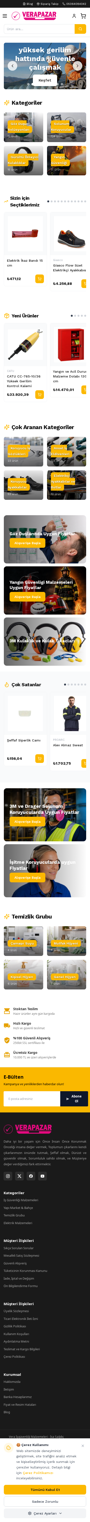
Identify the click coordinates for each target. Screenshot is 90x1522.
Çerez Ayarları (45, 1513)
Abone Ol (77, 1098)
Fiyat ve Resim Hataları (20, 1404)
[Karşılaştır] (41, 218)
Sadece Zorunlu (45, 1501)
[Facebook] (31, 1176)
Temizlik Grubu (14, 1215)
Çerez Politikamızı (38, 1473)
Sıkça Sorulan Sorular (19, 1248)
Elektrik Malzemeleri (18, 1223)
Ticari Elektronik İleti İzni (21, 1318)
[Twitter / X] (19, 1176)
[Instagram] (8, 1176)
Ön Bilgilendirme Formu (21, 1286)
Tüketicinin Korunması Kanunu (25, 1270)
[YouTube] (42, 1176)
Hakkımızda (12, 1381)
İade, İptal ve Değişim (19, 1278)
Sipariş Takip (50, 4)
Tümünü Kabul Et (45, 1490)
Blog (30, 4)
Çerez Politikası (14, 1356)
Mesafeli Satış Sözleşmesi (21, 1255)
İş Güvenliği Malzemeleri (21, 1200)
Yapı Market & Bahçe (18, 1208)
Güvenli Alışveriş (15, 1263)
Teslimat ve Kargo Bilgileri (22, 1349)
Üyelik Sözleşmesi (16, 1311)
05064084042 (76, 4)
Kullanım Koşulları (16, 1334)
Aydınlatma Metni (16, 1341)
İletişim (9, 1389)
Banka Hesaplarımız (18, 1397)
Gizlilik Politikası (15, 1326)
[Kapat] (82, 1445)
